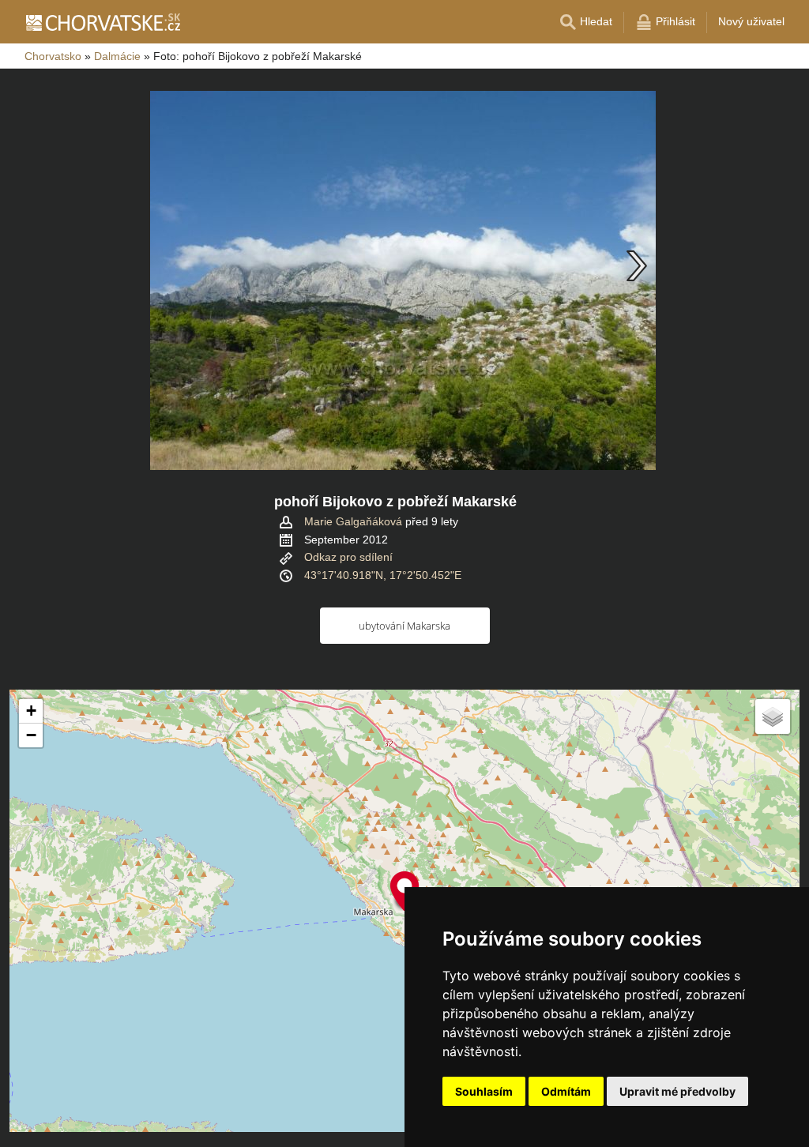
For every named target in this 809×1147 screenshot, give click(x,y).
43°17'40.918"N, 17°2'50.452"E (382, 575)
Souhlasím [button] (484, 1091)
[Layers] (772, 716)
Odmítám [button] (566, 1091)
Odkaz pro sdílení (348, 557)
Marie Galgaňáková (353, 521)
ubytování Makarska (404, 626)
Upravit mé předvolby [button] (677, 1091)
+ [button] (31, 710)
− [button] (31, 735)
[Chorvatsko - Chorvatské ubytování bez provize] (102, 22)
